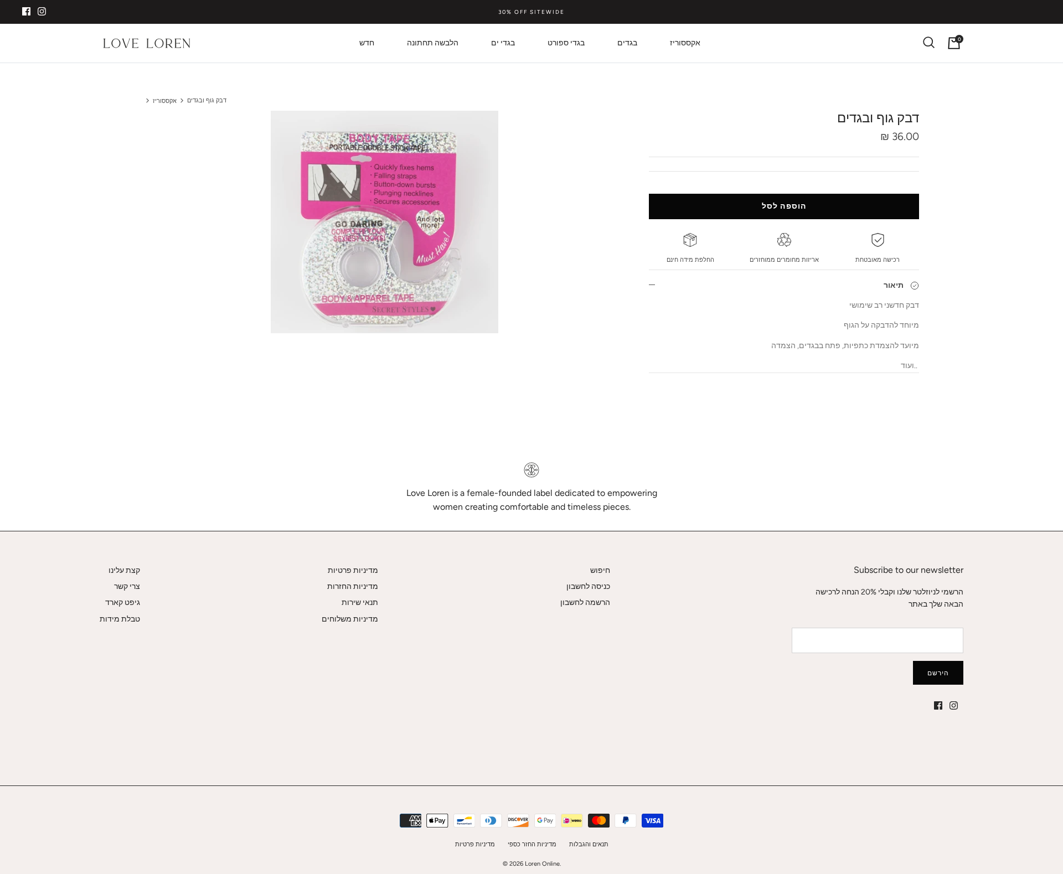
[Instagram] (42, 11)
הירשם (938, 673)
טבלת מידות (120, 619)
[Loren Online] (146, 43)
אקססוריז (685, 43)
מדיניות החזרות (352, 586)
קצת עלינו (124, 570)
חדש (366, 43)
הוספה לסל (784, 206)
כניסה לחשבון (588, 586)
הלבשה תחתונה (432, 43)
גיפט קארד (122, 602)
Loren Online (542, 863)
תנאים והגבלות (588, 844)
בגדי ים (503, 43)
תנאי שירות (360, 602)
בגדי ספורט (566, 43)
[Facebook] (26, 11)
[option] (384, 222)
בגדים (627, 43)
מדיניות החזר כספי (532, 844)
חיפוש (600, 570)
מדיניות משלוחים (350, 619)
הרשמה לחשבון (585, 602)
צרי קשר (127, 586)
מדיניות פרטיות (353, 570)
